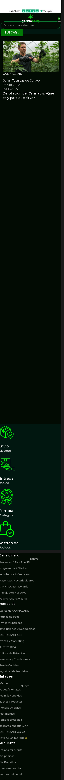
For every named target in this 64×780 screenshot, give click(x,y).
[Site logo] (31, 18)
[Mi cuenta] (53, 18)
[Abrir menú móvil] (4, 18)
